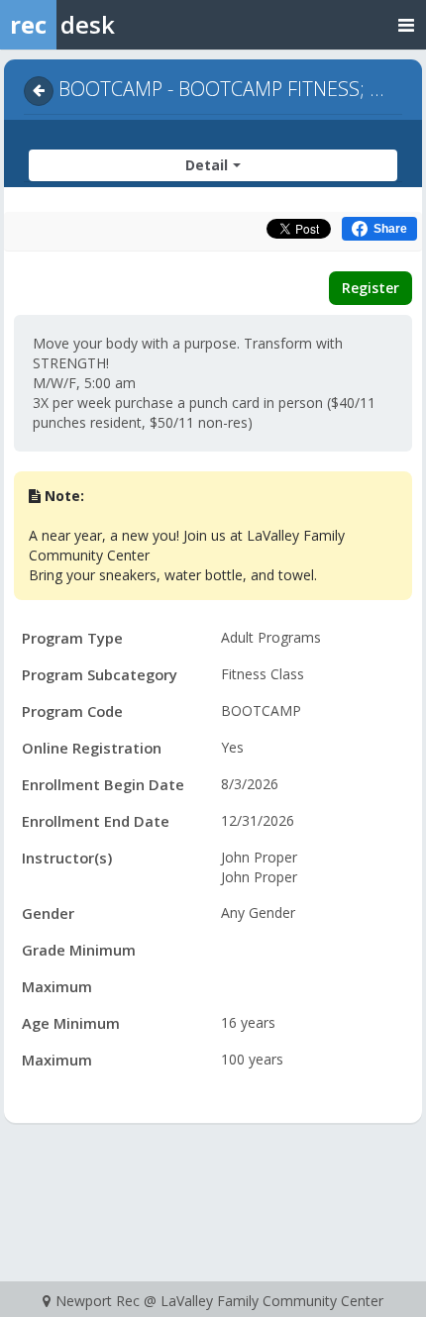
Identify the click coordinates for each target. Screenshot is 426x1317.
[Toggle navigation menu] (406, 24)
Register (370, 287)
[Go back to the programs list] (38, 91)
